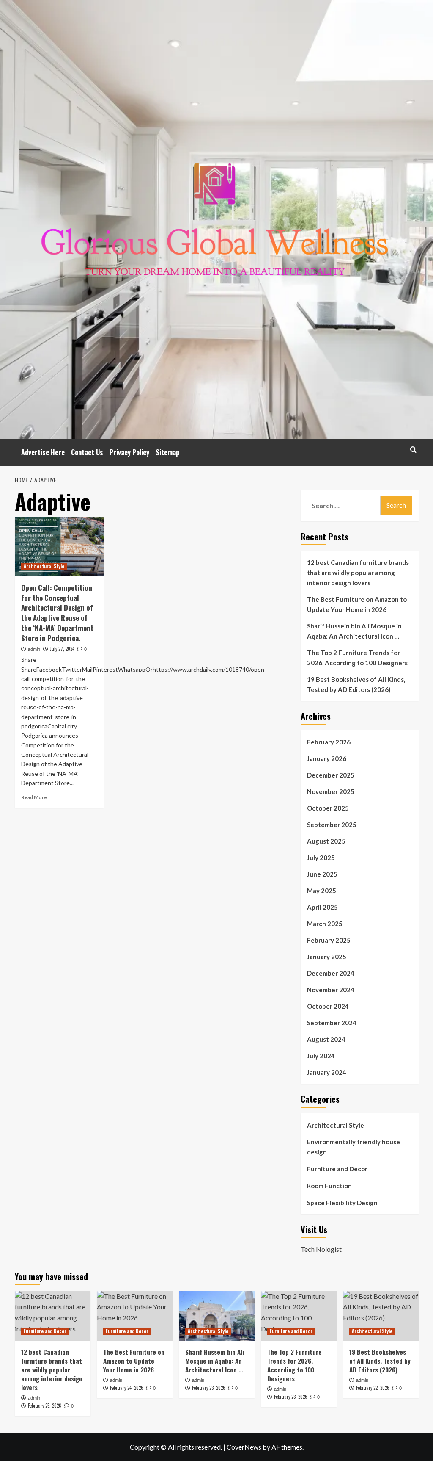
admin (34, 649)
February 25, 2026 (44, 1405)
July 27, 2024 (62, 648)
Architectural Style (44, 566)
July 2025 (321, 857)
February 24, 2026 (126, 1387)
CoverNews (244, 1447)
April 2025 (322, 907)
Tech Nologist (321, 1249)
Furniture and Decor (337, 1169)
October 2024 (328, 1006)
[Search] (413, 449)
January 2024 (326, 1072)
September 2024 (331, 1023)
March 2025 (325, 923)
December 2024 (330, 973)
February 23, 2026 (208, 1387)
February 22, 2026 (372, 1387)
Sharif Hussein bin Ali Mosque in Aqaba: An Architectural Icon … (354, 631)
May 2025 (321, 890)
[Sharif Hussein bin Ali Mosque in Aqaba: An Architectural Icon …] (217, 1316)
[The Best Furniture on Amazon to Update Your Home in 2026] (135, 1316)
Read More (34, 797)
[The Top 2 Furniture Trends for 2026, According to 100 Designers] (299, 1316)
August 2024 (326, 1039)
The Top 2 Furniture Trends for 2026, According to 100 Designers (357, 658)
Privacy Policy (129, 452)
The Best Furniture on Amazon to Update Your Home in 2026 (357, 604)
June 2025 (322, 874)
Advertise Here (43, 452)
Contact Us (87, 452)
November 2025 (330, 791)
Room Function (329, 1186)
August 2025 (326, 841)
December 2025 (330, 775)
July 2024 (321, 1056)
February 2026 (329, 742)
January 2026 (326, 758)
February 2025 (329, 940)
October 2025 (328, 808)
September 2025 (331, 824)
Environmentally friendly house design (353, 1147)
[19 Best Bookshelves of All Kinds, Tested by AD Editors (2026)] (381, 1316)
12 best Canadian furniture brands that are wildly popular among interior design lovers (358, 573)
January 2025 (326, 956)
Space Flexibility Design (342, 1202)
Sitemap (167, 452)
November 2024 (330, 989)
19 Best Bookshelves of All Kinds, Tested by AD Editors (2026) (356, 684)
